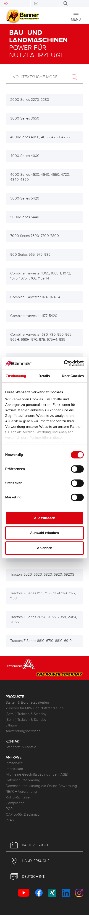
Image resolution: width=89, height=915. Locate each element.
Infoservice (14, 763)
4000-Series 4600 (24, 156)
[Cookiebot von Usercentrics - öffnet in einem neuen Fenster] (64, 363)
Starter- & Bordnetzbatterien (27, 702)
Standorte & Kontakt (21, 747)
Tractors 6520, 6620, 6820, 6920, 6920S (42, 574)
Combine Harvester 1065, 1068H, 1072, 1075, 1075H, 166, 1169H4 (40, 276)
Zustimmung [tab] (16, 376)
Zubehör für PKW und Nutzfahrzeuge (35, 708)
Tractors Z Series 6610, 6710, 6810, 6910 (41, 641)
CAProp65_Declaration (24, 814)
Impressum (14, 769)
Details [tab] (44, 376)
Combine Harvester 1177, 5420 (33, 316)
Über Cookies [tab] (73, 376)
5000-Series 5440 (24, 217)
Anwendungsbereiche (23, 731)
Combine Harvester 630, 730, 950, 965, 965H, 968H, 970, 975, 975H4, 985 (41, 337)
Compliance (15, 803)
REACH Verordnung (21, 792)
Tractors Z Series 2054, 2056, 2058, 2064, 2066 (43, 619)
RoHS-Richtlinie (18, 797)
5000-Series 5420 (24, 198)
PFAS (10, 820)
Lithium (11, 725)
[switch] (77, 469)
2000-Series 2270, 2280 (29, 100)
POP (9, 809)
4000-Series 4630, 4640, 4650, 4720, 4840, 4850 (40, 177)
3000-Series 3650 (24, 118)
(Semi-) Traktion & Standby (26, 714)
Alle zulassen (44, 518)
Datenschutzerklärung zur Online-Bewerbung (41, 786)
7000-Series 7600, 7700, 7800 (34, 236)
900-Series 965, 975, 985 (30, 255)
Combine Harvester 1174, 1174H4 (35, 297)
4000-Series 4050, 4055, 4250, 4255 (40, 137)
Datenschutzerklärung (23, 780)
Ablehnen (44, 548)
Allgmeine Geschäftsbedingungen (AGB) (37, 774)
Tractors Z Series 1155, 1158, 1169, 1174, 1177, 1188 (43, 596)
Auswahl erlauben (44, 533)
